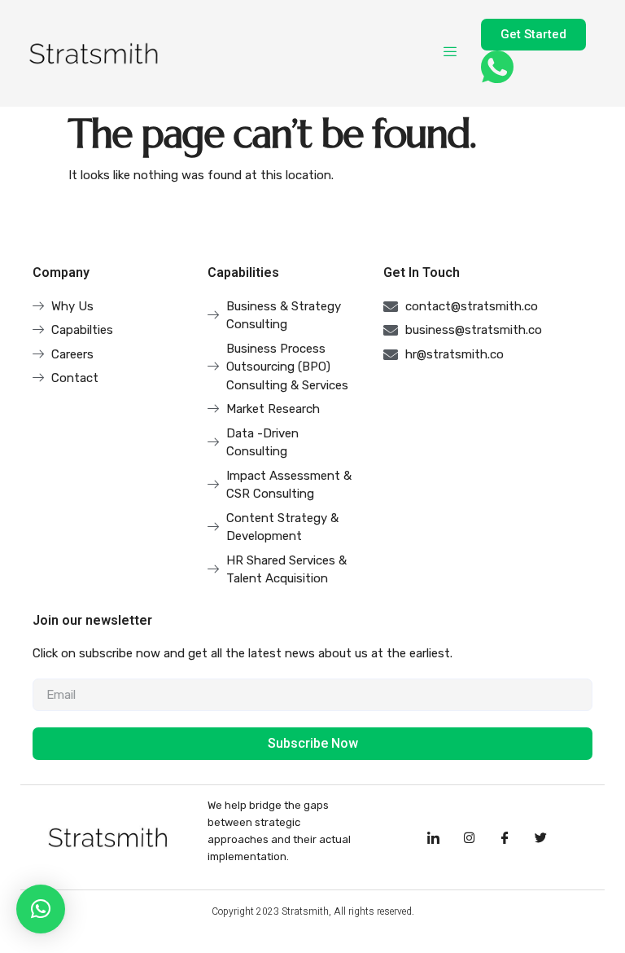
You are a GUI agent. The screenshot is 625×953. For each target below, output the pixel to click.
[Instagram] (469, 837)
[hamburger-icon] (450, 53)
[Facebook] (504, 837)
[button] (40, 909)
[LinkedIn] (433, 837)
